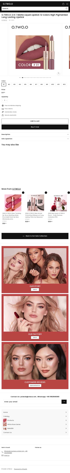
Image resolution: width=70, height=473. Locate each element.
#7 (36, 84)
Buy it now (35, 127)
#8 (41, 84)
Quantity (5, 97)
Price (3, 89)
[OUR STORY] (35, 266)
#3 (14, 84)
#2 (9, 84)
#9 (47, 84)
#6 (31, 84)
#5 (25, 84)
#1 (4, 84)
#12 (64, 84)
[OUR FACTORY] (35, 314)
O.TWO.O (8, 3)
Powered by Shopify (20, 469)
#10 (52, 84)
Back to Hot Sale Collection (36, 236)
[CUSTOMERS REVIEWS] (35, 362)
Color (4, 81)
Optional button (35, 385)
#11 (58, 84)
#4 (20, 84)
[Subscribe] (64, 402)
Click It (35, 289)
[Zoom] (58, 73)
